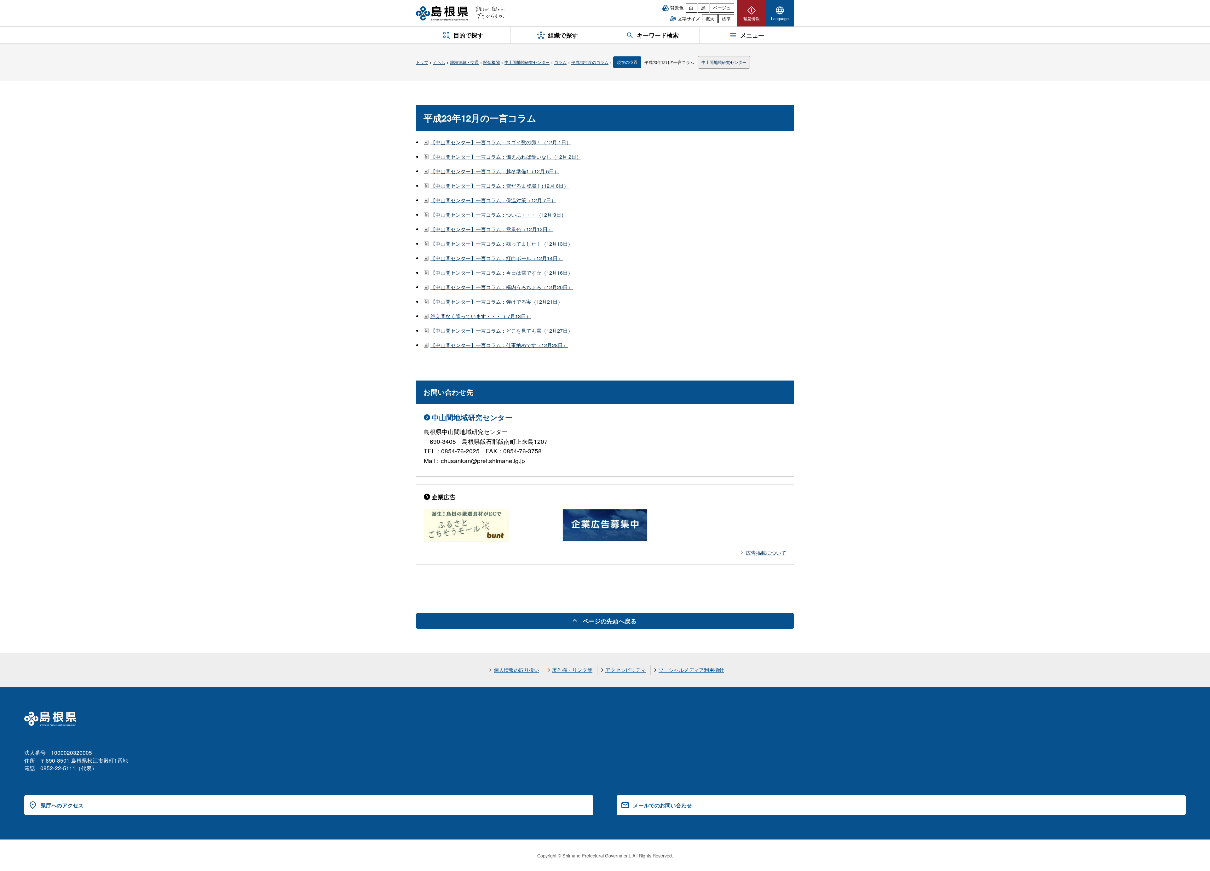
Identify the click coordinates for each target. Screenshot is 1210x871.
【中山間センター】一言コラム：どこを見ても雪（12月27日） (501, 330)
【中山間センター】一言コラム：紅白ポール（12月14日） (496, 258)
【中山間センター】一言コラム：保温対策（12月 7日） (493, 200)
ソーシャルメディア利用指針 (691, 669)
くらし (439, 62)
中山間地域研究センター (527, 62)
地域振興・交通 (464, 62)
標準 (726, 18)
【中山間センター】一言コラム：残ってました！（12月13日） (501, 243)
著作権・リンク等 (572, 669)
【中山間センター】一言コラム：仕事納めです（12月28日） (499, 345)
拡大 (710, 18)
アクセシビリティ (625, 669)
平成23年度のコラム (589, 62)
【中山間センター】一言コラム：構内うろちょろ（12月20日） (501, 287)
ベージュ (722, 7)
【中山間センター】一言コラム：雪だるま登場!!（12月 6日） (499, 185)
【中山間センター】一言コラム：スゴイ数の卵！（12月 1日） (500, 142)
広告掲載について (766, 552)
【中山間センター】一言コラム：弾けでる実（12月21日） (496, 301)
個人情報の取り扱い (516, 669)
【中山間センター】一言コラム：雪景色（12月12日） (491, 229)
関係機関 (491, 62)
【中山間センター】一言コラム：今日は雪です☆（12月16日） (501, 272)
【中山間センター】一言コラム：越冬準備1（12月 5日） (494, 171)
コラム (560, 62)
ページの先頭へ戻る (610, 620)
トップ (422, 62)
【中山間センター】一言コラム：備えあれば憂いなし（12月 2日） (505, 156)
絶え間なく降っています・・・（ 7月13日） (480, 316)
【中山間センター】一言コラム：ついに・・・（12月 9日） (498, 214)
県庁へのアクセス (62, 805)
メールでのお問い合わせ (662, 805)
